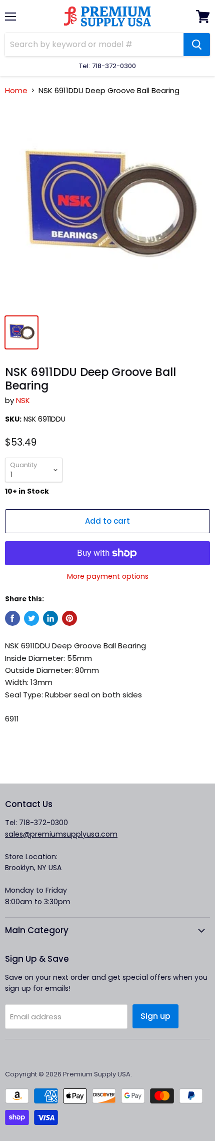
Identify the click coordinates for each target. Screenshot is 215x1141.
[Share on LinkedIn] (50, 618)
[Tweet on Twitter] (31, 618)
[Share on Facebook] (12, 618)
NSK (23, 400)
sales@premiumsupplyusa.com (61, 834)
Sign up (155, 1016)
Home (16, 90)
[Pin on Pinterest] (69, 618)
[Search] (197, 44)
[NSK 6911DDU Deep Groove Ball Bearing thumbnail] (22, 332)
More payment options (107, 576)
